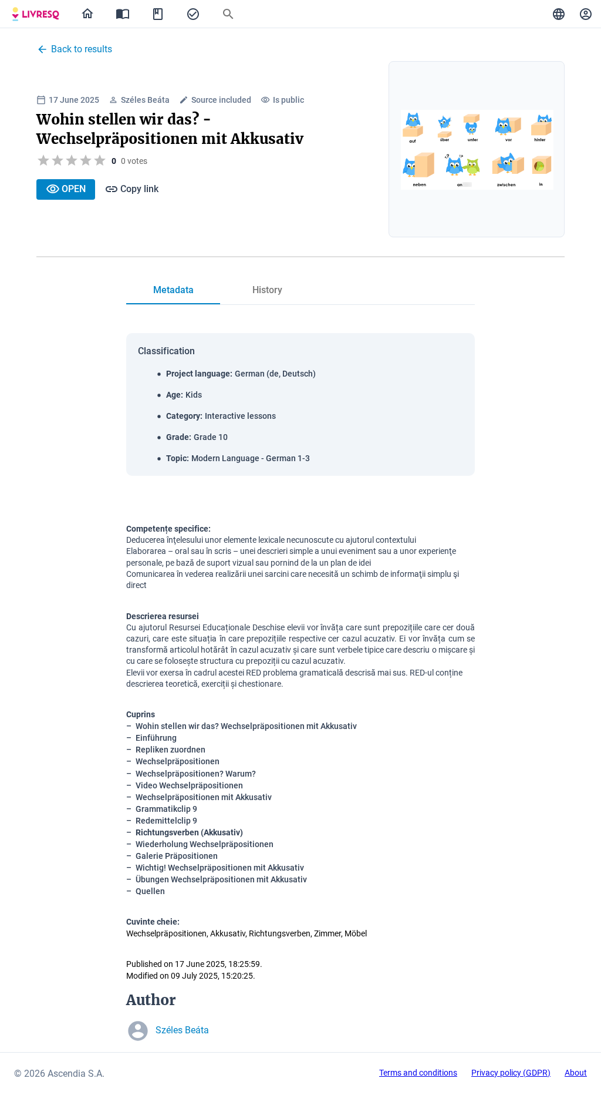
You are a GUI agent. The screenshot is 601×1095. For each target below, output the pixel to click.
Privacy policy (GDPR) (511, 1072)
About (576, 1072)
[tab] (35, 14)
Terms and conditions (418, 1072)
